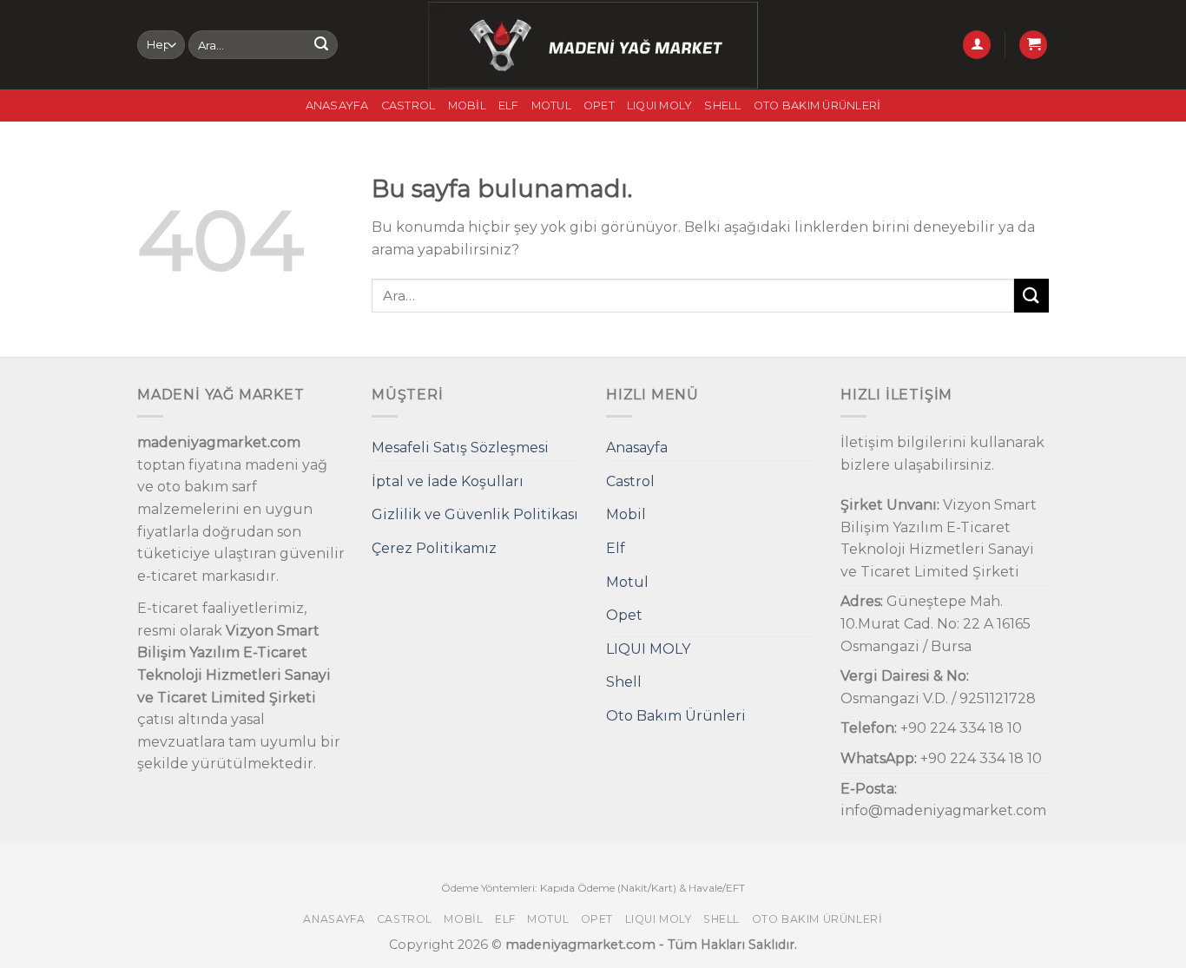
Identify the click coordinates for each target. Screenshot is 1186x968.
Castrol (408, 105)
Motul (551, 105)
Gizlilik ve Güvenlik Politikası (475, 514)
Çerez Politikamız (434, 548)
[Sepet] (1033, 44)
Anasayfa (337, 105)
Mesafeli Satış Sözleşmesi (460, 447)
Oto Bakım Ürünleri (817, 105)
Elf (508, 105)
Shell (722, 105)
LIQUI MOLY (660, 105)
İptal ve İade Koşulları (448, 481)
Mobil (467, 105)
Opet (599, 105)
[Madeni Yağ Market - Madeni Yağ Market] (593, 45)
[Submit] (321, 45)
